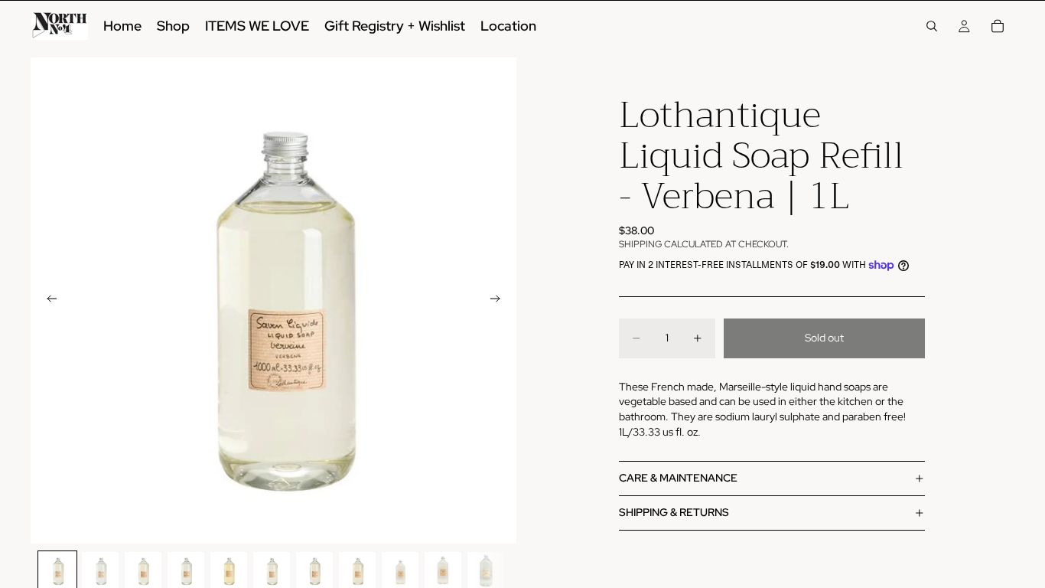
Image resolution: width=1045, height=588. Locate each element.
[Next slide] (499, 301)
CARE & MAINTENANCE (678, 478)
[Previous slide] (47, 301)
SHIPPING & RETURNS (674, 512)
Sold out (824, 338)
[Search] (932, 26)
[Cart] (997, 26)
